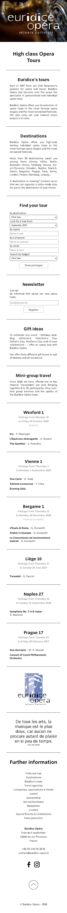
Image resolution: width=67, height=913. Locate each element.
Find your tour (33, 773)
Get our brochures (33, 801)
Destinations (33, 777)
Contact (33, 810)
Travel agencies (33, 785)
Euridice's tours (33, 781)
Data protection (33, 818)
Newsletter (33, 805)
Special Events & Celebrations (33, 814)
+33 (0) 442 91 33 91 (33, 849)
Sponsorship (33, 797)
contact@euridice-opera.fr (33, 853)
